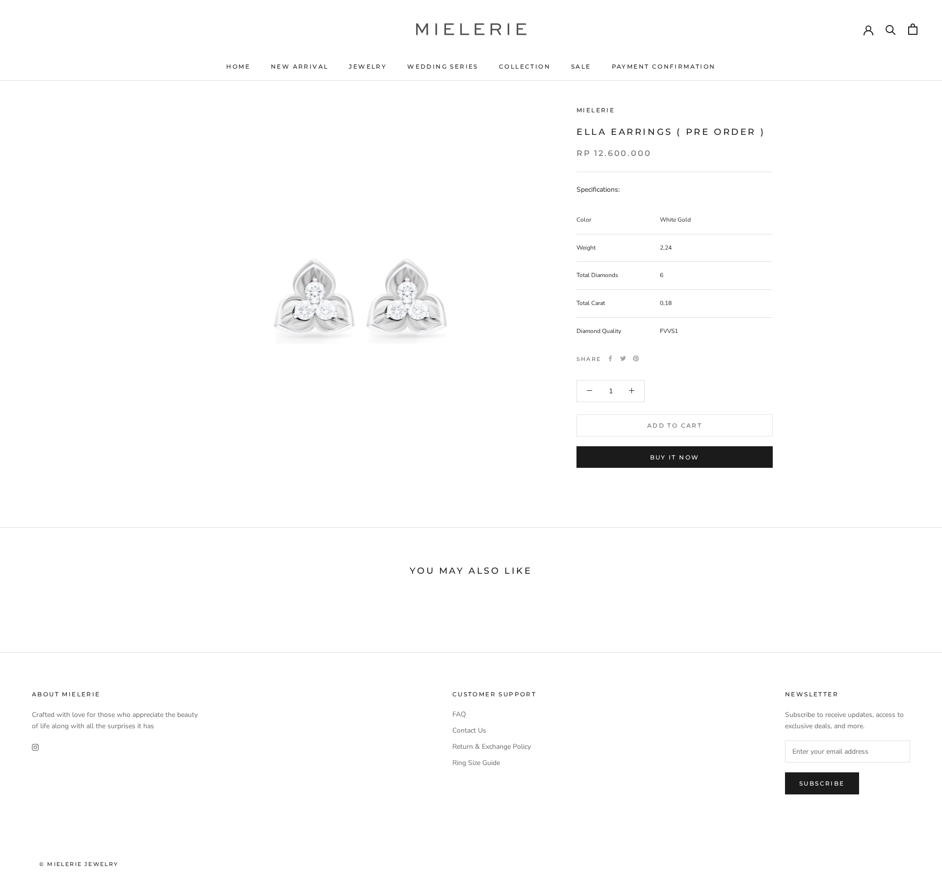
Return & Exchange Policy (491, 746)
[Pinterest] (636, 358)
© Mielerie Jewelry (79, 864)
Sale (581, 66)
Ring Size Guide (476, 762)
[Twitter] (623, 358)
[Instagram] (35, 747)
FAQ (459, 714)
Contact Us (469, 730)
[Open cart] (912, 29)
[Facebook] (610, 358)
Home (238, 66)
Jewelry (368, 66)
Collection (524, 66)
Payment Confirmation (664, 66)
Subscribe (822, 783)
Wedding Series (442, 66)
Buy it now (675, 457)
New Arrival (299, 66)
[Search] (891, 29)
